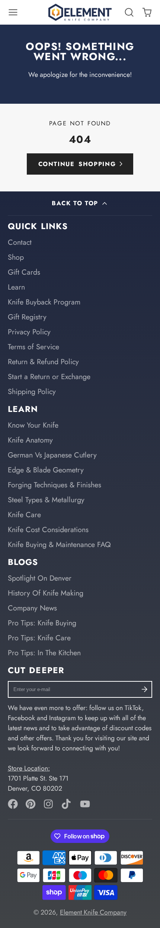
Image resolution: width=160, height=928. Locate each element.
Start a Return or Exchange (49, 376)
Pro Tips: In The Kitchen (44, 652)
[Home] (80, 12)
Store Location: (29, 768)
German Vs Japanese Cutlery (52, 455)
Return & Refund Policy (43, 361)
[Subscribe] (144, 689)
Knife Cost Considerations (48, 529)
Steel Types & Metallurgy (46, 499)
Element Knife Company (93, 912)
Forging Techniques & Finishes (54, 484)
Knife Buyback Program (44, 302)
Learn (16, 287)
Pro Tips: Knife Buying (42, 623)
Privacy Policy (29, 331)
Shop (16, 257)
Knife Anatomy (30, 440)
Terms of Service (33, 346)
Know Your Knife (33, 425)
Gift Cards (24, 272)
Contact (20, 242)
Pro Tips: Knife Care (39, 637)
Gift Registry (27, 317)
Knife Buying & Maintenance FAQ (59, 544)
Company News (32, 608)
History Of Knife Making (45, 593)
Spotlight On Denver (39, 578)
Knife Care (24, 514)
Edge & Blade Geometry (46, 470)
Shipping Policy (32, 391)
